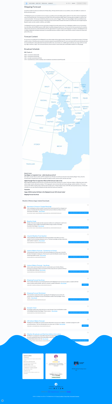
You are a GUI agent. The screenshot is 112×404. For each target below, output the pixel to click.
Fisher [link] (63, 18)
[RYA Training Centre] (79, 363)
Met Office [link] (48, 10)
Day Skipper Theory (31, 213)
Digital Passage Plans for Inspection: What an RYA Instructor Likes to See (43, 180)
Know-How (44, 3)
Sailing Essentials (47, 213)
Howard (52, 360)
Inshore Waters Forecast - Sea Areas (38, 265)
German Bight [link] (71, 18)
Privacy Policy (66, 396)
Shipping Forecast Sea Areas (31, 194)
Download (85, 284)
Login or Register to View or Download (78, 212)
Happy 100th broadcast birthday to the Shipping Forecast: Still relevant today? (44, 192)
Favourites (27, 189)
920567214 (80, 370)
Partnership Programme (74, 396)
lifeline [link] (27, 30)
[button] (65, 364)
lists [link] (36, 41)
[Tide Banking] (65, 392)
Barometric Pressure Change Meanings (39, 206)
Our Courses (32, 3)
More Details (42, 211)
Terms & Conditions (60, 396)
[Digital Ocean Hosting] (50, 392)
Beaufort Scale (31, 221)
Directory (38, 3)
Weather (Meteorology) (56, 213)
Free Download (39, 213)
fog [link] (78, 42)
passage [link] (81, 44)
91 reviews (58, 375)
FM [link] (35, 54)
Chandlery (50, 3)
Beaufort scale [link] (27, 22)
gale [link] (60, 39)
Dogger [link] (59, 18)
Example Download (36, 285)
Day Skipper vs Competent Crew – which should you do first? (40, 175)
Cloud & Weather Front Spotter (37, 236)
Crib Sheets (29, 285)
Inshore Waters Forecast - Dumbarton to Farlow (42, 250)
